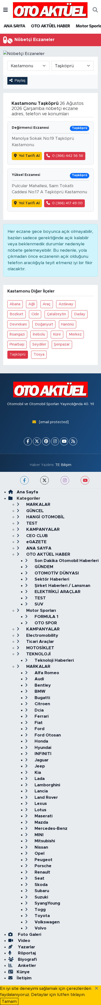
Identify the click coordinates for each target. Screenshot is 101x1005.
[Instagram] (55, 441)
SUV (38, 604)
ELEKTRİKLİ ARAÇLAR (56, 592)
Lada (39, 779)
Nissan (40, 847)
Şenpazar (62, 344)
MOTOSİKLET (39, 648)
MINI (38, 835)
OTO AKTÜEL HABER (50, 26)
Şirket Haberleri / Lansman (61, 586)
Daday (79, 314)
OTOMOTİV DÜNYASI (56, 573)
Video (23, 941)
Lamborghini (46, 785)
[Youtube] (64, 441)
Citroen (41, 704)
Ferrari (41, 716)
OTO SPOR (45, 623)
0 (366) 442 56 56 (67, 156)
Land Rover (45, 797)
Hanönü (67, 324)
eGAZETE (36, 542)
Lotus (39, 810)
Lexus (40, 803)
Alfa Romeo (46, 673)
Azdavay (66, 304)
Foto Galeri (29, 934)
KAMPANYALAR (42, 529)
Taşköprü (17, 354)
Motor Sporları (40, 610)
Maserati (42, 816)
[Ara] (95, 10)
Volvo (39, 928)
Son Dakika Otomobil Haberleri (66, 561)
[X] (37, 441)
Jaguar (41, 760)
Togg (39, 910)
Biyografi (27, 959)
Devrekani (18, 324)
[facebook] (24, 480)
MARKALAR (37, 504)
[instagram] (65, 480)
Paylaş (20, 80)
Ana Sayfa (27, 492)
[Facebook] (28, 441)
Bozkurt (16, 314)
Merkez (75, 334)
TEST (31, 523)
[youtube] (85, 480)
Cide (35, 314)
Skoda (40, 885)
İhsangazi (17, 334)
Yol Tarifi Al (29, 156)
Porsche (42, 866)
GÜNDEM (43, 567)
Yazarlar (26, 947)
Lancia (40, 791)
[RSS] (73, 441)
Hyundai (42, 748)
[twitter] (44, 480)
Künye (23, 972)
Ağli (31, 304)
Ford (38, 729)
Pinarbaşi (17, 344)
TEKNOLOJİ (38, 654)
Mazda (40, 822)
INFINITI (42, 754)
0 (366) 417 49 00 (67, 203)
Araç (46, 304)
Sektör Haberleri (51, 579)
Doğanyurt (44, 324)
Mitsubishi (44, 841)
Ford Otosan (47, 735)
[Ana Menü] (5, 10)
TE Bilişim (63, 465)
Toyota (41, 916)
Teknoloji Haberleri (53, 660)
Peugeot (42, 860)
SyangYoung (46, 903)
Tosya (39, 354)
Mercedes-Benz (50, 828)
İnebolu (39, 334)
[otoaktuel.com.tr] (50, 10)
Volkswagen (46, 922)
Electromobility (41, 635)
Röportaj (26, 953)
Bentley (42, 685)
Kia (37, 772)
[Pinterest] (46, 441)
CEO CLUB (36, 536)
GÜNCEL (34, 511)
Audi (38, 679)
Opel (38, 853)
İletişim (24, 978)
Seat (38, 878)
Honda (40, 741)
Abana (15, 304)
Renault (41, 872)
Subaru (41, 891)
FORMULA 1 (45, 617)
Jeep (39, 766)
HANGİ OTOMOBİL (44, 517)
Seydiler (39, 344)
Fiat (38, 723)
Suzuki (40, 897)
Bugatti (41, 698)
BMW (39, 691)
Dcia (38, 710)
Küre (57, 334)
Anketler (26, 965)
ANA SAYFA (14, 26)
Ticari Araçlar (39, 641)
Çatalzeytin (56, 314)
